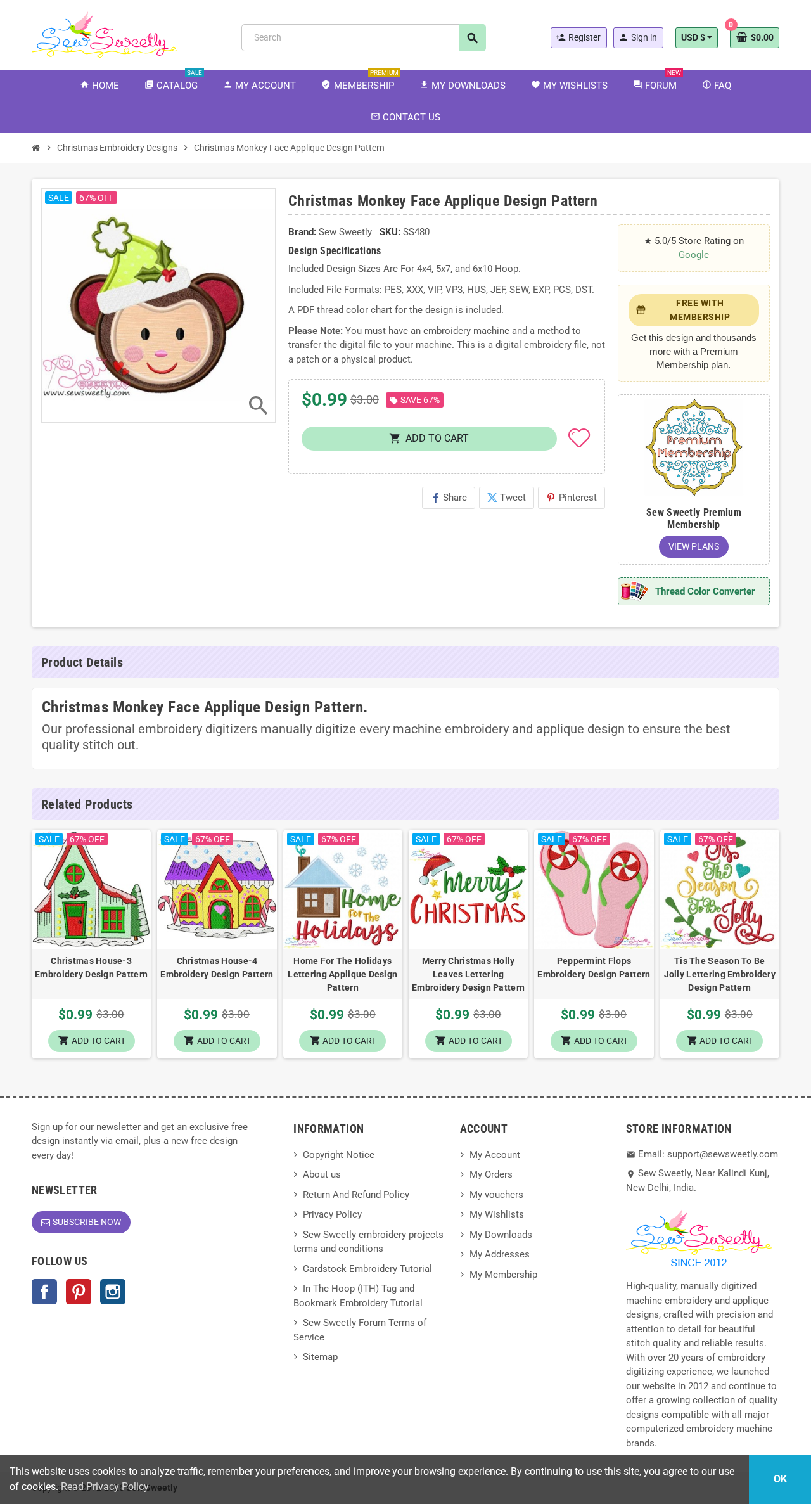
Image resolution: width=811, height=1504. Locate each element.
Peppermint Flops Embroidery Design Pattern (593, 967)
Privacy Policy (332, 1214)
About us (322, 1174)
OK (780, 1479)
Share (448, 497)
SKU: (390, 232)
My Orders (491, 1174)
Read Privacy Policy (105, 1487)
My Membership (503, 1274)
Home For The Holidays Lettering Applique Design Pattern (342, 974)
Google (694, 254)
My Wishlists (496, 1214)
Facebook (44, 1291)
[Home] (36, 147)
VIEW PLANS (693, 546)
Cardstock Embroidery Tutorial (367, 1269)
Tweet (506, 497)
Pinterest (571, 497)
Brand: (302, 232)
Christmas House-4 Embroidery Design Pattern (216, 967)
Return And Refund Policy (356, 1194)
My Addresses (499, 1254)
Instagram (112, 1291)
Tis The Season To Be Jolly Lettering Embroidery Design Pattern (720, 974)
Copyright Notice (338, 1154)
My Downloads (500, 1234)
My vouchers (496, 1194)
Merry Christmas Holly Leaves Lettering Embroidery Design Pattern (468, 974)
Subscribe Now (87, 1222)
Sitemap (320, 1357)
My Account (494, 1154)
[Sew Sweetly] (104, 33)
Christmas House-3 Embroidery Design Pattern (91, 967)
